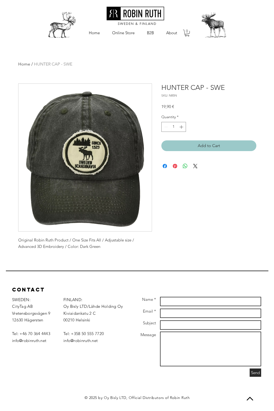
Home (24, 64)
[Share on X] (195, 166)
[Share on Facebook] (165, 166)
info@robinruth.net (29, 340)
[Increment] (181, 127)
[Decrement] (165, 127)
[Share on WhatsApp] (185, 166)
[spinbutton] (173, 127)
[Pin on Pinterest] (175, 166)
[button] (187, 33)
